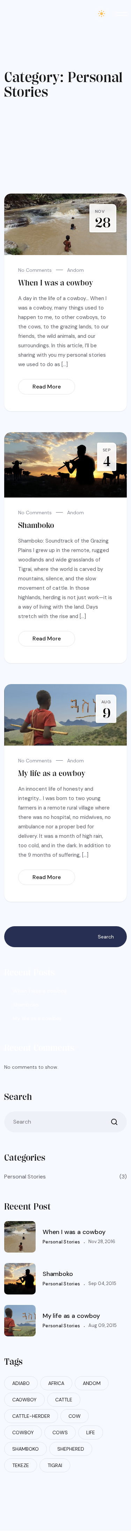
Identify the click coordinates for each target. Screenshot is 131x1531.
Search (106, 937)
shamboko (25, 1449)
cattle (63, 1399)
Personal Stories (65, 1176)
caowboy (24, 1399)
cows (60, 1432)
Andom (75, 270)
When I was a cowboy (55, 283)
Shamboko (36, 525)
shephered (70, 1449)
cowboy (23, 1432)
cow (74, 1416)
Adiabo (21, 1383)
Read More (46, 386)
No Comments (35, 270)
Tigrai (55, 1465)
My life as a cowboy (51, 773)
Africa (56, 1383)
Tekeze (20, 1465)
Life (90, 1432)
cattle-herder (31, 1416)
